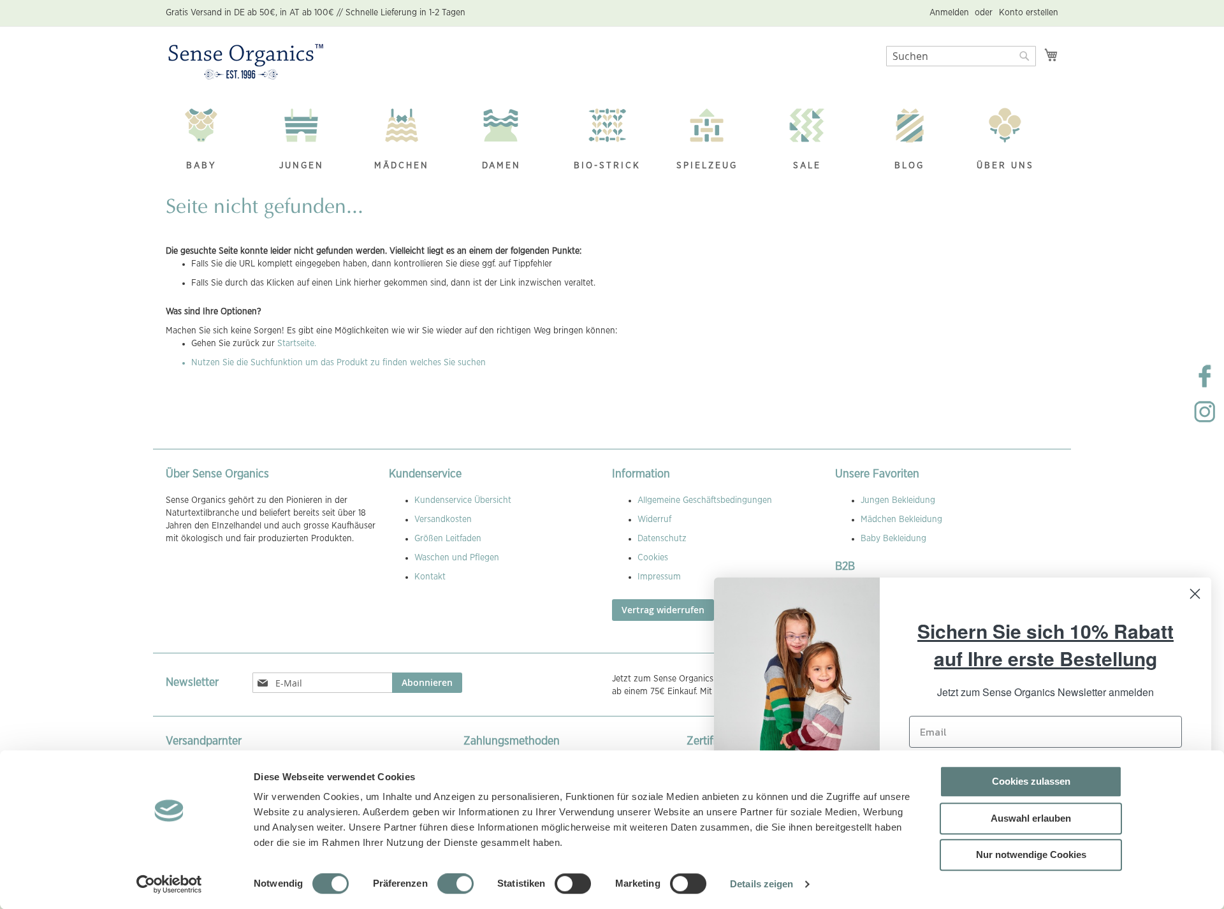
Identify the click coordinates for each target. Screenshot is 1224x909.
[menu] (612, 140)
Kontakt (430, 576)
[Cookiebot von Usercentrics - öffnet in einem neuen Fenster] (169, 884)
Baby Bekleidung (893, 538)
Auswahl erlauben (1031, 818)
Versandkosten (443, 519)
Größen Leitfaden (447, 538)
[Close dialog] (1195, 594)
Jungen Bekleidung (898, 500)
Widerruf (654, 519)
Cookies (653, 557)
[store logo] (246, 62)
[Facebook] (1205, 386)
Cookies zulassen (1031, 781)
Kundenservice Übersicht (462, 500)
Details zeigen (761, 883)
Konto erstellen (1028, 12)
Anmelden (949, 12)
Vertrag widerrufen (663, 610)
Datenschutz (662, 538)
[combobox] (961, 56)
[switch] (455, 885)
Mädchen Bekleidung (901, 519)
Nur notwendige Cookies (1031, 854)
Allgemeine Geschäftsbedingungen (705, 500)
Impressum (659, 576)
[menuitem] (208, 140)
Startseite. (296, 343)
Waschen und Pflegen (456, 557)
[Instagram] (1205, 422)
